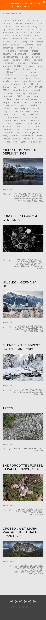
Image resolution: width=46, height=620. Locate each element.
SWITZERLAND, (29, 195)
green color (22, 75)
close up (36, 56)
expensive (23, 63)
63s (7, 35)
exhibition (10, 63)
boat (16, 41)
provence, (21, 511)
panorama (11, 105)
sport (19, 129)
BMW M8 (29, 44)
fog (35, 69)
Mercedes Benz (20, 90)
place (9, 99)
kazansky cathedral (32, 81)
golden (7, 78)
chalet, (19, 265)
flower (17, 69)
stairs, (31, 512)
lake (6, 84)
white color (29, 138)
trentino (9, 132)
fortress (30, 66)
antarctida (22, 32)
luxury (6, 87)
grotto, (29, 511)
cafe (39, 44)
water (39, 135)
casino (30, 47)
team (39, 29)
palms (36, 96)
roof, (41, 329)
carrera (20, 47)
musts (19, 29)
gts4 (28, 78)
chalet (35, 50)
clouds (25, 56)
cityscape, (38, 326)
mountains (18, 20)
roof (6, 114)
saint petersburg (13, 117)
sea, (16, 193)
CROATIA (16, 35)
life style (35, 84)
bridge (40, 41)
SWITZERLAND (31, 117)
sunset (24, 120)
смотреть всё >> (8, 189)
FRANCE (30, 29)
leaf (26, 84)
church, (39, 327)
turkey (8, 26)
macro (16, 87)
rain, (32, 266)
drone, (17, 327)
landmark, (38, 565)
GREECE (9, 75)
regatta (27, 35)
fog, (41, 509)
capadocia (8, 23)
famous (34, 63)
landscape (19, 26)
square (7, 120)
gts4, (36, 265)
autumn (7, 41)
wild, (41, 198)
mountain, (22, 193)
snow (9, 123)
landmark (16, 84)
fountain (7, 66)
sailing (22, 114)
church (6, 59)
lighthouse (8, 29)
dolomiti (17, 59)
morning (21, 93)
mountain (9, 96)
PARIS (20, 96)
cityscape (24, 50)
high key (7, 81)
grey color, (23, 200)
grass (22, 72)
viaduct (15, 135)
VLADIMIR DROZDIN (12, 14)
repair (7, 111)
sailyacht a (33, 114)
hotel (17, 81)
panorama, (32, 193)
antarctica (35, 32)
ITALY (36, 78)
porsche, (26, 265)
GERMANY (11, 72)
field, (41, 197)
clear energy (21, 53)
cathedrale (10, 50)
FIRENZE (18, 66)
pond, (31, 200)
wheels (17, 138)
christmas (35, 53)
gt (15, 78)
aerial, (31, 326)
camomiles (8, 47)
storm (28, 129)
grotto (34, 75)
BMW (5, 44)
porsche (33, 105)
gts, (32, 265)
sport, (37, 266)
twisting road (31, 132)
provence (36, 102)
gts (21, 78)
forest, (23, 198)
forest (40, 66)
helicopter (8, 32)
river (28, 111)
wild (16, 141)
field (8, 69)
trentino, (21, 263)
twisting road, (33, 509)
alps (27, 38)
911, (41, 265)
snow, (40, 193)
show (29, 123)
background (28, 41)
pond (23, 105)
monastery (33, 93)
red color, (18, 448)
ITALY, (29, 260)
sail (14, 114)
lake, (36, 200)
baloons (29, 23)
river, (18, 195)
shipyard (19, 123)
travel (39, 23)
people (6, 102)
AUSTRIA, (30, 263)
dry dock (38, 59)
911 (36, 35)
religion (25, 108)
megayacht (36, 90)
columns (7, 53)
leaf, (30, 448)
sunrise (18, 126)
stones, (35, 198)
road (36, 111)
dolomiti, (39, 263)
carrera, (16, 266)
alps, (41, 200)
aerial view (17, 38)
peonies (17, 102)
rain (16, 108)
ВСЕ (7, 20)
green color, (37, 448)
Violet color (28, 135)
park (28, 96)
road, (20, 261)
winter (7, 138)
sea (16, 120)
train (36, 129)
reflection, (28, 201)
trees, (29, 198)
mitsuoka (9, 93)
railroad (7, 108)
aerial (5, 38)
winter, (40, 195)
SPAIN (19, 23)
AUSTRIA (37, 38)
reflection (18, 111)
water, (17, 197)
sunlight (35, 120)
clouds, (35, 197)
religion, (24, 570)
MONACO (27, 87)
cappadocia (32, 20)
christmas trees (11, 56)
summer (8, 129)
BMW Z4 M (16, 44)
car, (41, 266)
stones (37, 126)
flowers (27, 69)
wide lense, (19, 572)
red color (36, 108)
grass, (17, 198)
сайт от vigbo (23, 614)
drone (28, 59)
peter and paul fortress (26, 99)
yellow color (35, 141)
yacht (24, 141)
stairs (28, 126)
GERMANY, (26, 197)
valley (5, 135)
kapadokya (33, 26)
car (38, 47)
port (26, 102)
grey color (32, 72)
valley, (18, 329)
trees (19, 132)
